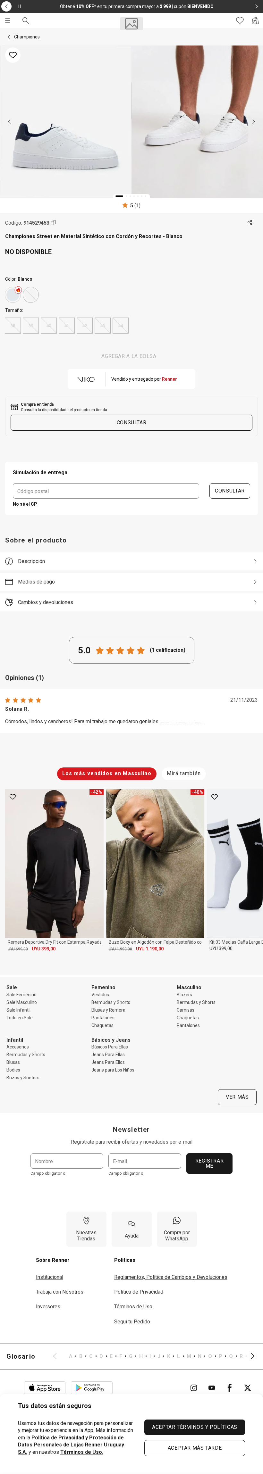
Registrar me (209, 1163)
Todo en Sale (19, 1017)
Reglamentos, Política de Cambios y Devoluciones (170, 1277)
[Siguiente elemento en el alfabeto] (249, 1356)
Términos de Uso (133, 1307)
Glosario (21, 1356)
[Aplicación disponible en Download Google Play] (92, 1387)
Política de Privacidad (138, 1292)
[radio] (13, 294)
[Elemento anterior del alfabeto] (58, 1356)
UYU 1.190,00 (150, 948)
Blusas (13, 1062)
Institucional (49, 1277)
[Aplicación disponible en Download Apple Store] (45, 1387)
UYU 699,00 (18, 949)
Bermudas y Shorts (110, 1002)
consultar (132, 422)
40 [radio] (49, 325)
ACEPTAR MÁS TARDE (195, 1448)
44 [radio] (120, 325)
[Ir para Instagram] (193, 1387)
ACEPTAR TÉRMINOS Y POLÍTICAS (194, 1427)
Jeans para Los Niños (112, 1069)
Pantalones (103, 1017)
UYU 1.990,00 (120, 949)
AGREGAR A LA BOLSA (129, 356)
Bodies (13, 1069)
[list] (154, 1356)
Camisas (185, 1010)
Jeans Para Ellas (108, 1054)
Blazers (184, 994)
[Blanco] (13, 294)
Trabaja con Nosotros (59, 1292)
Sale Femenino (21, 994)
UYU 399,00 (43, 948)
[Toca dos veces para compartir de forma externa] (250, 222)
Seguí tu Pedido (132, 1322)
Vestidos (100, 994)
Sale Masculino (21, 1002)
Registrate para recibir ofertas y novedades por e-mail (131, 1142)
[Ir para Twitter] (247, 1387)
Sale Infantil (18, 1010)
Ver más (237, 1097)
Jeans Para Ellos (108, 1062)
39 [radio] (31, 325)
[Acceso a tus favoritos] (240, 20)
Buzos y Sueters (22, 1077)
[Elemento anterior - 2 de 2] (6, 6)
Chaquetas (102, 1025)
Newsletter (131, 1129)
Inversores (48, 1307)
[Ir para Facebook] (229, 1387)
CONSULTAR (230, 491)
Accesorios (17, 1046)
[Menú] (7, 20)
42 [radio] (84, 325)
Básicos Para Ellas (109, 1046)
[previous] (9, 121)
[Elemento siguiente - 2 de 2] (256, 6)
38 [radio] (13, 325)
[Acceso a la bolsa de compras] (255, 20)
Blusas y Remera (108, 1010)
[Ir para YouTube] (211, 1387)
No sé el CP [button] (25, 504)
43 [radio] (102, 325)
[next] (253, 121)
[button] (9, 36)
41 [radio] (66, 325)
